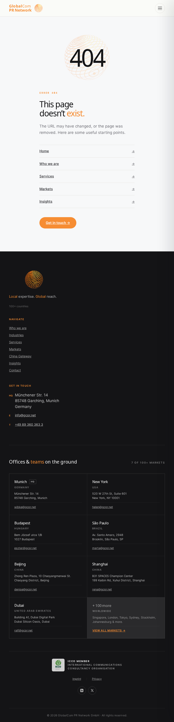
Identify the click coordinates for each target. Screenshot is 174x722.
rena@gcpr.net (102, 589)
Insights (15, 363)
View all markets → (109, 630)
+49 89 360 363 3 (29, 424)
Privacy (97, 678)
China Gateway (20, 356)
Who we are (18, 328)
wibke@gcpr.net (25, 507)
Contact (15, 370)
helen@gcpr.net (102, 507)
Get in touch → (58, 223)
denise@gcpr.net (25, 589)
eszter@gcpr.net (25, 548)
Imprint (76, 678)
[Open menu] (160, 8)
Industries (16, 335)
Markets (15, 349)
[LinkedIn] (82, 690)
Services (15, 342)
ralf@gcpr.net (23, 630)
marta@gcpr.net (103, 548)
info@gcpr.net (25, 415)
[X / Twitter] (92, 690)
